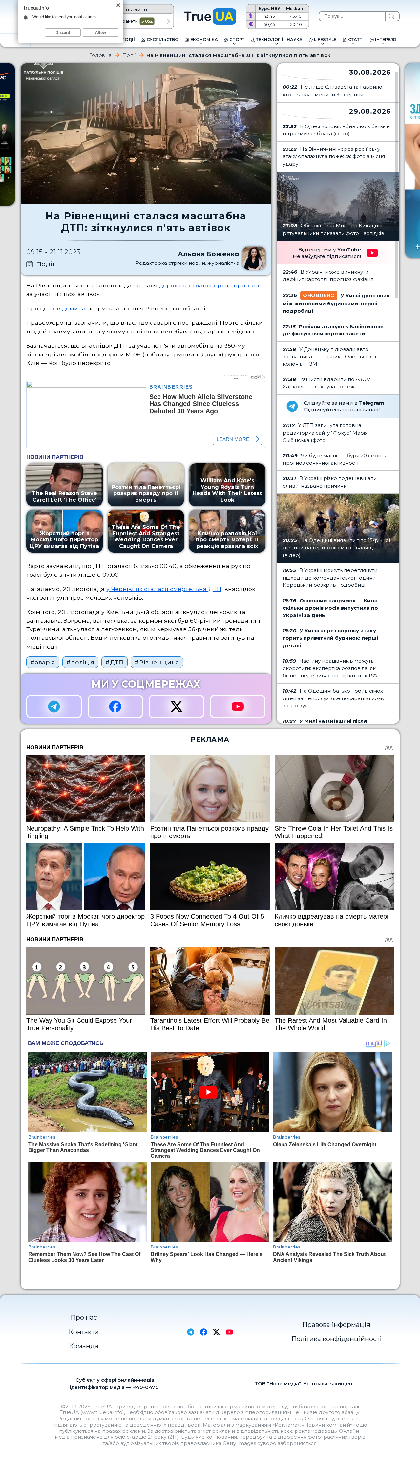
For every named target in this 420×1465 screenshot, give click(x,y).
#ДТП (114, 662)
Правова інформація (336, 1325)
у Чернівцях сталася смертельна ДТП (163, 588)
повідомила (68, 308)
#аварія (42, 662)
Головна (100, 55)
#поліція (80, 662)
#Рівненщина (157, 662)
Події (129, 55)
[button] (168, 21)
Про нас (84, 1317)
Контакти (84, 1332)
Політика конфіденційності (336, 1339)
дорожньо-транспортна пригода (209, 285)
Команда (83, 1346)
